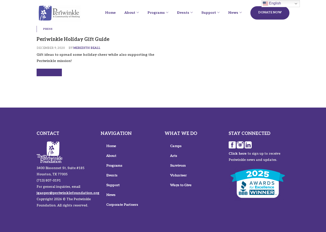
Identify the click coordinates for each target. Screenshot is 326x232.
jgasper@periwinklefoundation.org (68, 193)
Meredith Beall (86, 48)
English (274, 3)
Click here (238, 154)
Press (48, 29)
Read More (49, 72)
